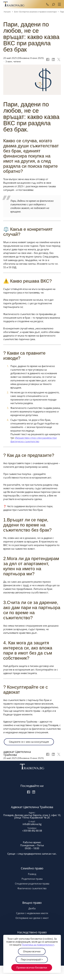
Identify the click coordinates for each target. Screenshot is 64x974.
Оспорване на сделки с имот (32, 918)
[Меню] (59, 4)
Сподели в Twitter (58, 755)
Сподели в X (58, 59)
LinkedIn (33, 792)
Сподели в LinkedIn (53, 59)
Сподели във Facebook (47, 59)
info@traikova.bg (32, 824)
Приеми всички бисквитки (31, 967)
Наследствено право (32, 932)
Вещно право (32, 903)
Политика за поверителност (38, 944)
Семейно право (32, 868)
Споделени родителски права (32, 883)
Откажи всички (31, 951)
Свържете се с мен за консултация (29, 741)
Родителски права (32, 878)
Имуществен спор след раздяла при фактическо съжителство (33, 439)
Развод (32, 874)
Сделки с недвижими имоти (32, 913)
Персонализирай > (32, 959)
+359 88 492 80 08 (47, 4)
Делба (32, 908)
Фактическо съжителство (32, 888)
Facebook (28, 792)
